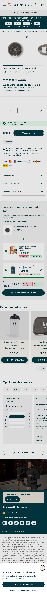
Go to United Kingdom (23, 584)
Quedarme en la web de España (23, 590)
